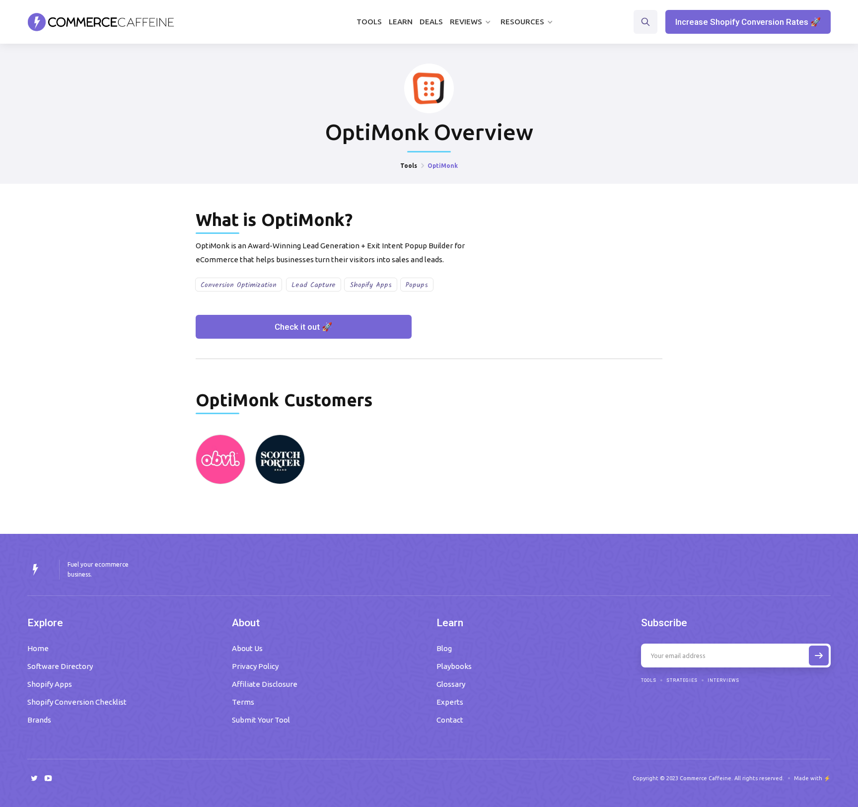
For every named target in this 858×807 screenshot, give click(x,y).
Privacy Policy (255, 666)
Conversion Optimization (239, 285)
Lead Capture (313, 285)
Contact (449, 720)
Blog (444, 648)
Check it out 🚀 (303, 327)
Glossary (450, 684)
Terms (243, 702)
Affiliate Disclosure (264, 684)
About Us (247, 648)
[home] (101, 22)
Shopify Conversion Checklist (77, 702)
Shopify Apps (371, 285)
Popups (417, 285)
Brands (39, 720)
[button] (471, 22)
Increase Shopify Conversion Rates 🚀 (748, 22)
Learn (401, 21)
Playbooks (454, 666)
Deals (431, 21)
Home (38, 648)
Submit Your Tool (261, 720)
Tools (369, 21)
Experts (449, 702)
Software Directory (60, 666)
